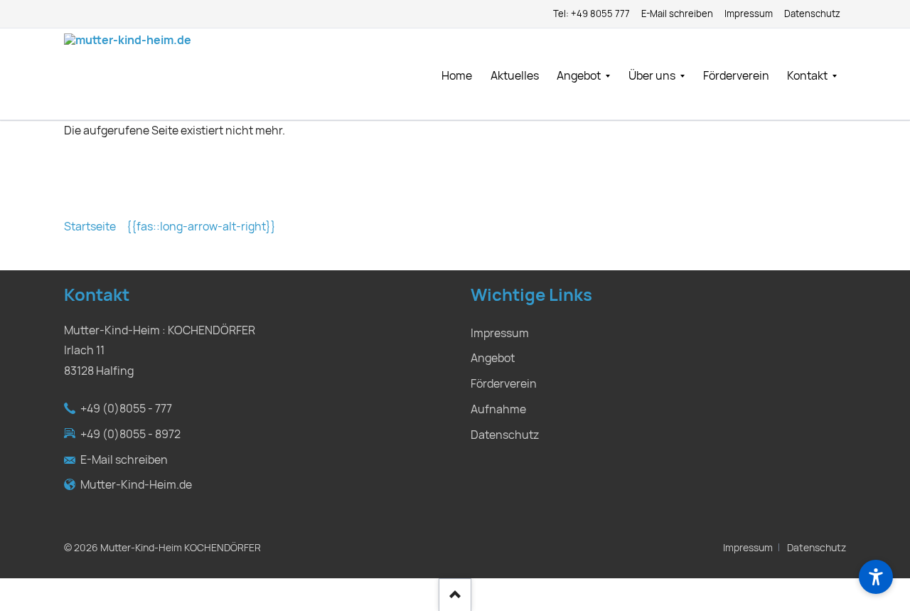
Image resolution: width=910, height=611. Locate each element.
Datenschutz (816, 547)
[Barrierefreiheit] (876, 577)
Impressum (748, 547)
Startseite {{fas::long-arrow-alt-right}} (170, 226)
